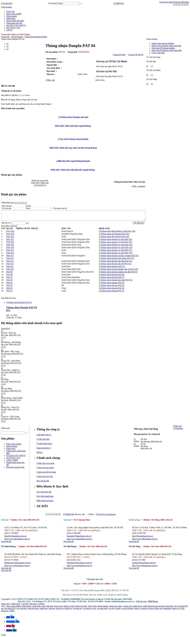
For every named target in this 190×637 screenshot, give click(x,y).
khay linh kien (47, 606)
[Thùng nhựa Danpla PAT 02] (111, 288)
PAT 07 (9, 277)
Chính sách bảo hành (45, 468)
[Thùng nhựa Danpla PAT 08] (111, 274)
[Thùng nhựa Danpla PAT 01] (111, 291)
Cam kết (24, 604)
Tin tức (162, 2)
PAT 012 (10, 264)
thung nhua (26, 606)
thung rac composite (163, 608)
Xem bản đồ (6, 541)
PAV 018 (10, 247)
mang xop (128, 606)
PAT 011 (9, 266)
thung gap (58, 606)
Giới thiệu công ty (44, 435)
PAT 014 (10, 258)
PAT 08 (9, 274)
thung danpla (103, 606)
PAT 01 (9, 291)
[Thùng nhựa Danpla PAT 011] (112, 266)
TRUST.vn (153, 601)
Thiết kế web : (141, 601)
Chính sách (15, 604)
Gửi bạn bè (138, 54)
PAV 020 (10, 242)
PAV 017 (10, 250)
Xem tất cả (5, 328)
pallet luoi (44, 608)
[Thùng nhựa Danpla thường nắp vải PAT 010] (118, 269)
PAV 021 (10, 239)
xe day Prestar (127, 608)
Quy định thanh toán (45, 496)
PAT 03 (9, 285)
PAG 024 (10, 231)
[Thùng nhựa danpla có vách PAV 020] (115, 242)
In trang (122, 54)
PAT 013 (10, 261)
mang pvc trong (116, 606)
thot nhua (169, 606)
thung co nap (69, 606)
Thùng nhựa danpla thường (36, 37)
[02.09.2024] (6, 3)
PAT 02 (9, 288)
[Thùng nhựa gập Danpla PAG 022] (114, 236)
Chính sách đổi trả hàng (46, 472)
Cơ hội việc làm (43, 439)
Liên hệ (180, 2)
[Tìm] (81, 3)
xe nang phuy (102, 608)
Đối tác (40, 452)
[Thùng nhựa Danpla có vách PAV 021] (115, 239)
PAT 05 (9, 283)
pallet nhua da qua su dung (154, 606)
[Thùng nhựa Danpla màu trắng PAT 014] (116, 258)
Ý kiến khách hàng (44, 443)
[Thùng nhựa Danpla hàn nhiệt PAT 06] (115, 280)
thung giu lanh (81, 606)
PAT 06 (9, 280)
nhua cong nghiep (13, 606)
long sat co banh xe (64, 608)
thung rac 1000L (8, 611)
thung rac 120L (178, 608)
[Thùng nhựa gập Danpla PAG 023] (114, 234)
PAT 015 (10, 255)
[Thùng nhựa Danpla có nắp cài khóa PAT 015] (119, 255)
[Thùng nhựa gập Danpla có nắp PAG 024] (117, 231)
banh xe (137, 608)
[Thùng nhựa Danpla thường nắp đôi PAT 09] (118, 272)
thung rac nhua (147, 608)
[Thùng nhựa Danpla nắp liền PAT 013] (115, 261)
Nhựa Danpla (17, 37)
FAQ (174, 2)
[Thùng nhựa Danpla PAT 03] (111, 285)
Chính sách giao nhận (45, 463)
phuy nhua (92, 606)
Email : (28, 206)
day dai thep (22, 608)
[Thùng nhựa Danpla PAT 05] (111, 283)
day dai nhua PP (180, 606)
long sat (52, 608)
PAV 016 (10, 253)
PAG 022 (10, 236)
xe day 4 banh (114, 608)
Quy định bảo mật (44, 492)
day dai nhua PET (8, 608)
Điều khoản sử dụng (45, 501)
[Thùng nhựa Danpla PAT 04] (19, 302)
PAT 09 (9, 272)
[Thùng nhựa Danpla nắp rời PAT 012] (115, 264)
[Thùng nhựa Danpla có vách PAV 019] (115, 245)
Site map (33, 604)
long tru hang (33, 608)
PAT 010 (10, 269)
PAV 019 (10, 245)
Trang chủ (5, 37)
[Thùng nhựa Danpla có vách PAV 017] (115, 250)
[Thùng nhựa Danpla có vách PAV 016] (115, 253)
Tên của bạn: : (7, 206)
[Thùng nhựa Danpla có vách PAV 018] (115, 247)
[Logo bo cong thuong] (106, 514)
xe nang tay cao (89, 608)
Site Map (168, 2)
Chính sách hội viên (45, 476)
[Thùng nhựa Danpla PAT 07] (111, 277)
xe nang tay (77, 608)
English (186, 2)
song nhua (36, 606)
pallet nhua (137, 606)
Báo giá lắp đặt (43, 481)
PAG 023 (10, 234)
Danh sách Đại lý (44, 448)
